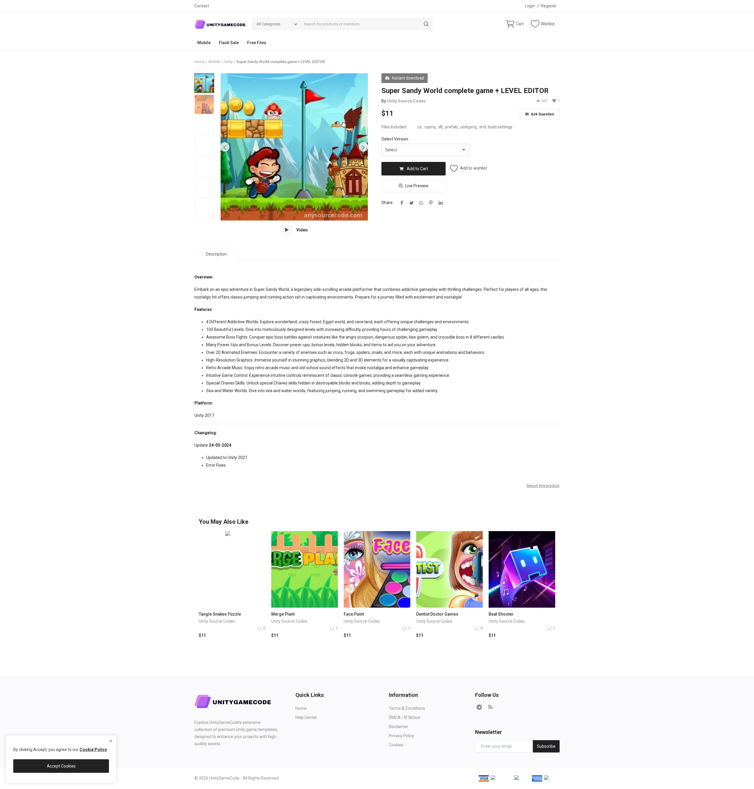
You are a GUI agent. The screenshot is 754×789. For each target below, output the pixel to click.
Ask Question (542, 114)
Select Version (394, 139)
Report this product (543, 485)
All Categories (268, 24)
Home (199, 61)
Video (302, 230)
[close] (110, 741)
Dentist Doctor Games (437, 614)
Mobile (204, 42)
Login (530, 6)
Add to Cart (417, 168)
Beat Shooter (501, 614)
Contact (201, 6)
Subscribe (546, 746)
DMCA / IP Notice (404, 717)
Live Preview (417, 185)
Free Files (256, 42)
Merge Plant (283, 614)
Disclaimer (398, 726)
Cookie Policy (93, 749)
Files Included (393, 127)
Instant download (408, 78)
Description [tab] (216, 254)
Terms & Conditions (407, 708)
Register (549, 6)
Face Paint (354, 614)
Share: (387, 202)
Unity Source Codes (406, 101)
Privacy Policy (401, 735)
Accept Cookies (61, 766)
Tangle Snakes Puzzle (220, 614)
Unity (228, 61)
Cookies (396, 744)
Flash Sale (229, 42)
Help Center (306, 717)
